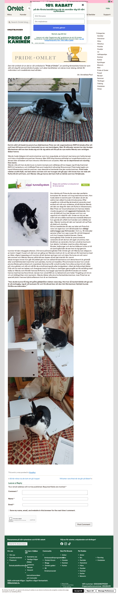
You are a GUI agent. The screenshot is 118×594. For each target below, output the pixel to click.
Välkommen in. (13, 583)
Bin (81, 558)
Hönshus (100, 44)
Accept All (78, 591)
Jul (98, 52)
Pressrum (13, 560)
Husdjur (32, 472)
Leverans (30, 565)
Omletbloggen (15, 30)
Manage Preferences (106, 591)
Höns (99, 41)
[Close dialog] (83, 5)
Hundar (100, 46)
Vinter (99, 89)
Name (11, 499)
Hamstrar (101, 38)
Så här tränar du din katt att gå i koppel (25, 479)
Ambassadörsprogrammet (54, 558)
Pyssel (99, 73)
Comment (13, 491)
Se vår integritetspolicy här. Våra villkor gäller (64, 39)
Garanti (30, 570)
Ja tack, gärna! (59, 28)
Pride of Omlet (102, 70)
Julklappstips (102, 54)
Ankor (64, 555)
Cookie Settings (67, 586)
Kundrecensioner (15, 558)
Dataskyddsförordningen (18, 565)
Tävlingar (100, 81)
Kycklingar (101, 62)
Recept (100, 76)
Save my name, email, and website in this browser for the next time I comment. (42, 510)
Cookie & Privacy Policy (67, 585)
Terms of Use (65, 583)
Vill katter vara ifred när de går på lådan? (75, 479)
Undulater (101, 86)
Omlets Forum (50, 560)
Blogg (47, 563)
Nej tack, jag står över (59, 34)
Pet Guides (82, 551)
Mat (98, 68)
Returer (30, 567)
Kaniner (100, 57)
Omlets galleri (50, 565)
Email (11, 505)
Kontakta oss (32, 557)
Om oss (12, 555)
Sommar (100, 78)
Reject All (90, 591)
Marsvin (100, 65)
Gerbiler (100, 36)
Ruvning (100, 557)
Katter (99, 60)
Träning (100, 84)
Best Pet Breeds (66, 551)
